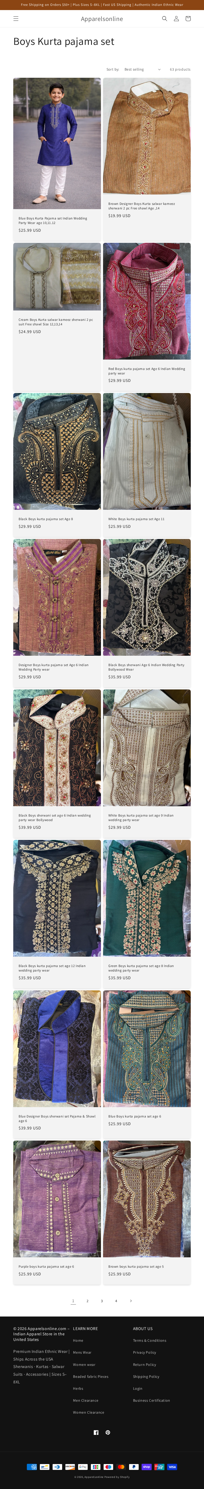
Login (138, 1388)
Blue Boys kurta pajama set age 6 (134, 1116)
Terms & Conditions (150, 1340)
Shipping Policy (146, 1376)
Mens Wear (82, 1352)
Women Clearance (88, 1412)
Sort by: (113, 69)
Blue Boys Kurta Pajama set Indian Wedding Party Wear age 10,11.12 (53, 220)
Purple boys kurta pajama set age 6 (46, 1266)
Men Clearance (85, 1400)
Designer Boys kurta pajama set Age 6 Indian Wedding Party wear (54, 667)
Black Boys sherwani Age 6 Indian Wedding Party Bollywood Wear (146, 667)
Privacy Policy (144, 1352)
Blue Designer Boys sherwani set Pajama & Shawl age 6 (57, 1118)
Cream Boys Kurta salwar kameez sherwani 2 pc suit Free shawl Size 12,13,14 (56, 322)
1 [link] (73, 1301)
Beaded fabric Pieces (90, 1376)
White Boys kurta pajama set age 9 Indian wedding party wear (141, 817)
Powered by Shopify (117, 1477)
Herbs (78, 1388)
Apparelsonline (94, 1477)
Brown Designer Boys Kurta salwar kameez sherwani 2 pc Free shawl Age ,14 (141, 206)
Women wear (84, 1364)
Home (78, 1340)
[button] (16, 18)
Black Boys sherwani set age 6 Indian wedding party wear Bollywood (55, 817)
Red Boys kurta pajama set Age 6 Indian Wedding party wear (146, 371)
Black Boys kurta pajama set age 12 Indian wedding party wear (52, 968)
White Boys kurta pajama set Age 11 (136, 519)
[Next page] (131, 1301)
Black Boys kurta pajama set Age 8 (46, 519)
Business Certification (151, 1400)
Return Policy (144, 1364)
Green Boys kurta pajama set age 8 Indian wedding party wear (141, 968)
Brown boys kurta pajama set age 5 (136, 1266)
